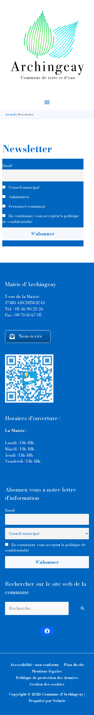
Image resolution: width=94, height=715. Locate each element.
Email (7, 165)
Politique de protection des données (47, 678)
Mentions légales (47, 671)
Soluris (59, 701)
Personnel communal (26, 206)
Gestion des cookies (47, 684)
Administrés (18, 197)
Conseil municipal (23, 187)
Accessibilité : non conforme (34, 665)
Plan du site (74, 665)
